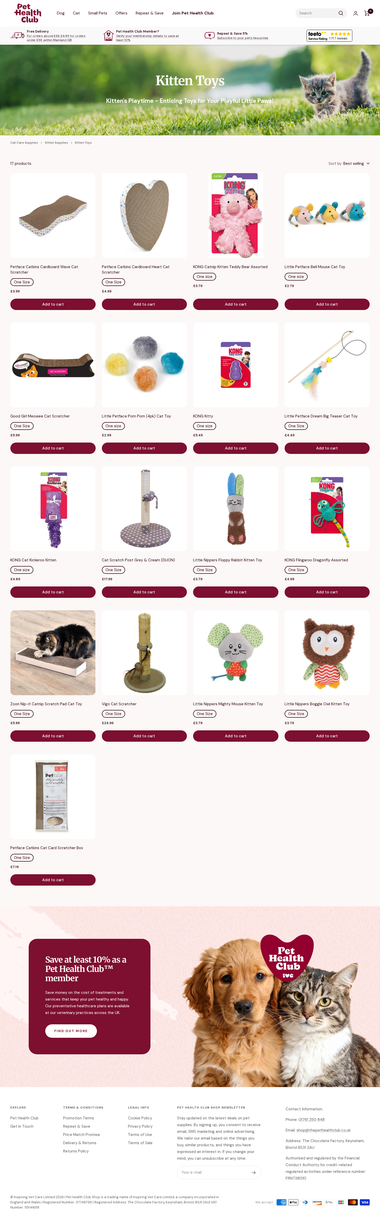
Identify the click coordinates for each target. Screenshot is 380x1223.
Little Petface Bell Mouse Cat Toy (315, 266)
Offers (121, 13)
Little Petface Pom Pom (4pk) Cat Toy (136, 416)
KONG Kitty (203, 416)
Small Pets (97, 13)
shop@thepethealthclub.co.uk (324, 1130)
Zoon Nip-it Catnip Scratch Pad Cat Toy (46, 704)
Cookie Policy (140, 1118)
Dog (61, 13)
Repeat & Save (150, 13)
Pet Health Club (24, 1118)
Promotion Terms (78, 1118)
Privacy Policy (140, 1126)
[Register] (254, 1172)
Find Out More (71, 1031)
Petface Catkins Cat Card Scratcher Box (46, 847)
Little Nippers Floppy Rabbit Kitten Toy (227, 560)
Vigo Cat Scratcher (119, 704)
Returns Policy (76, 1151)
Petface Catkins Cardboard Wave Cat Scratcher (44, 269)
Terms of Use (140, 1134)
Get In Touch (21, 1126)
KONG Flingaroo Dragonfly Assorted (316, 560)
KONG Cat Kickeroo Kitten (33, 560)
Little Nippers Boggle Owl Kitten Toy (317, 704)
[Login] (355, 13)
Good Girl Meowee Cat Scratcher (40, 416)
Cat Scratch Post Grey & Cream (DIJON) (138, 560)
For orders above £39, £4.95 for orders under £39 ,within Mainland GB (56, 38)
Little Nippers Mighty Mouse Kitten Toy (228, 704)
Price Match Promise (81, 1134)
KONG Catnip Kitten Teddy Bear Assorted (230, 266)
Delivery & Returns (79, 1142)
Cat (76, 13)
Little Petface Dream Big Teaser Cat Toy (321, 416)
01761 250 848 (312, 1119)
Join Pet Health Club (193, 13)
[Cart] (367, 13)
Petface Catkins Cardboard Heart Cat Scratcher (136, 269)
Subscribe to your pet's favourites (242, 38)
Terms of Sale (140, 1142)
